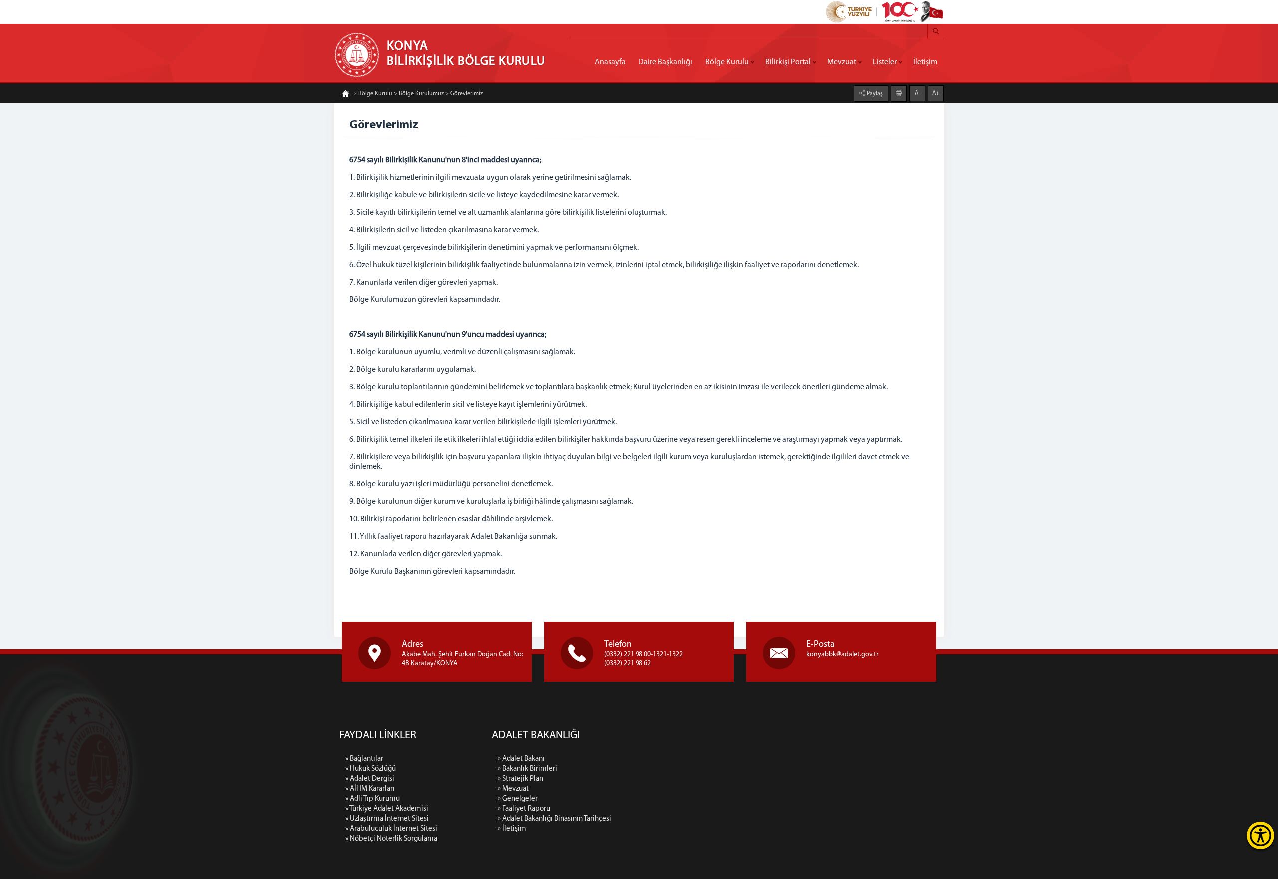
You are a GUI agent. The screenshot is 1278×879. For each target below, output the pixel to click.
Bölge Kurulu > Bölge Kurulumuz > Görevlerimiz (420, 94)
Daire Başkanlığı (665, 62)
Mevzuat (841, 62)
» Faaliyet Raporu (524, 809)
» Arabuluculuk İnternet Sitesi (391, 829)
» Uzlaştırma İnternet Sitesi (387, 819)
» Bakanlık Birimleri (527, 769)
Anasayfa (610, 62)
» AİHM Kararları (370, 789)
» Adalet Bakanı (521, 759)
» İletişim (512, 829)
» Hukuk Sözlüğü (370, 769)
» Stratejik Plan (520, 779)
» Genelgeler (518, 799)
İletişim (925, 62)
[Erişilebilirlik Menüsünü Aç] (1260, 835)
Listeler (885, 62)
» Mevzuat (513, 789)
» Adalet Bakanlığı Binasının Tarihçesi (554, 819)
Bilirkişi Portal (788, 62)
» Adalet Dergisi (369, 779)
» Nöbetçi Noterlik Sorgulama (391, 839)
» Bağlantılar (364, 759)
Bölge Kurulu (727, 62)
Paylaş (874, 94)
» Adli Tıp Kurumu (372, 799)
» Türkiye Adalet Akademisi (386, 809)
